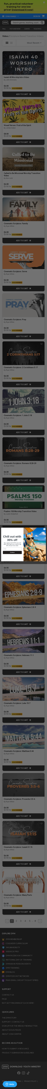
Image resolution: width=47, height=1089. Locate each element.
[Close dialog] (44, 529)
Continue (12, 552)
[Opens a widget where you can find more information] (10, 1084)
